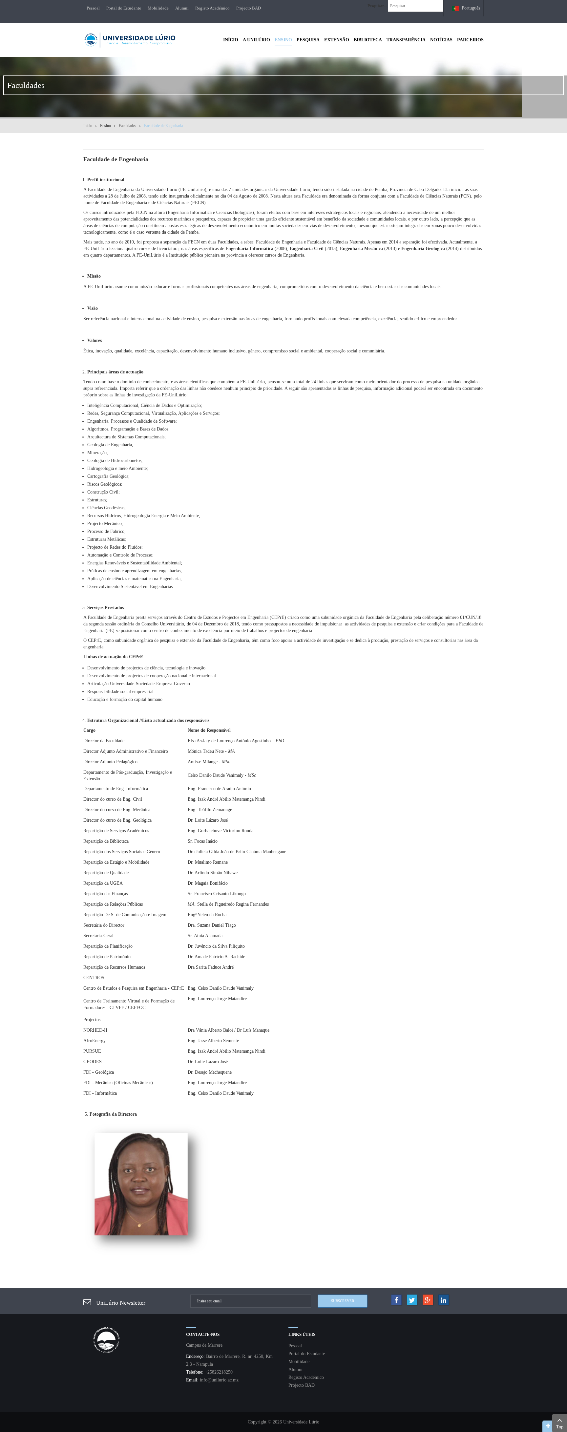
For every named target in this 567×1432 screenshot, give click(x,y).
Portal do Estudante (123, 8)
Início (87, 125)
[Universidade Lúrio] (129, 39)
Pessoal (93, 8)
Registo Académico (212, 8)
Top (559, 1426)
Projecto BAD (248, 8)
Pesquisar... (377, 6)
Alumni (182, 8)
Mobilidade (158, 8)
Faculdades (127, 125)
